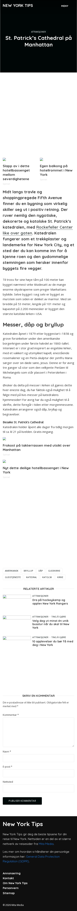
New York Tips (18, 5)
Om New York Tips (15, 883)
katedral (31, 577)
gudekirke (54, 570)
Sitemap (9, 893)
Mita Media (46, 844)
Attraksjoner (38, 31)
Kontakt (8, 878)
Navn (7, 751)
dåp (40, 570)
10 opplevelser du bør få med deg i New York (52, 643)
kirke (60, 577)
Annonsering (12, 873)
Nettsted (8, 781)
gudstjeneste (13, 577)
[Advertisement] (38, 113)
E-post (7, 766)
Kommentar (11, 715)
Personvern (11, 888)
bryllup (28, 570)
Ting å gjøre (58, 616)
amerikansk (11, 570)
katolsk (47, 577)
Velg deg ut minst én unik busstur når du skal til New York (50, 624)
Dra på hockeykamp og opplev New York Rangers (50, 601)
